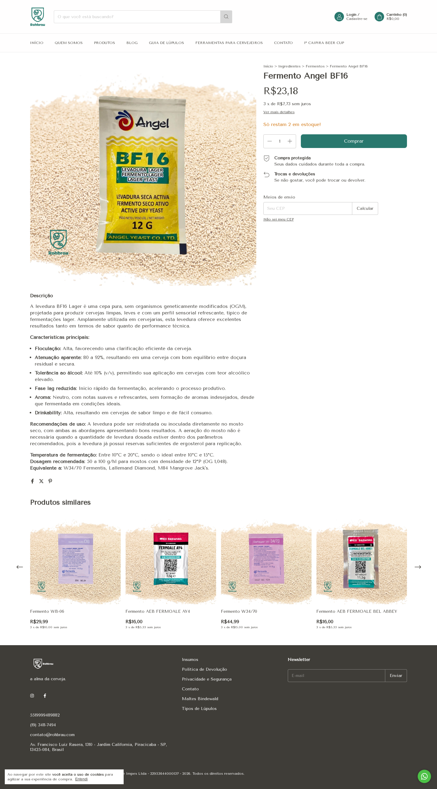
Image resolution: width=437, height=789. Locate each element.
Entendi (81, 779)
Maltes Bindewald (200, 698)
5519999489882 (45, 715)
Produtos (104, 43)
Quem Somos (69, 43)
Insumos (190, 659)
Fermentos (315, 66)
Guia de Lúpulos (166, 43)
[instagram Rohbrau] (32, 695)
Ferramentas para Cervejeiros (229, 43)
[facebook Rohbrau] (45, 695)
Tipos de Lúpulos (199, 708)
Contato (283, 43)
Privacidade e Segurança (207, 679)
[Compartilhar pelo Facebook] (33, 481)
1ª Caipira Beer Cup (324, 43)
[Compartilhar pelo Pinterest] (50, 481)
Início (36, 43)
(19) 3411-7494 (43, 724)
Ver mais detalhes (279, 112)
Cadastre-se (356, 19)
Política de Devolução (204, 669)
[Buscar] (226, 16)
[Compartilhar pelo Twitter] (42, 481)
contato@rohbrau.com (52, 734)
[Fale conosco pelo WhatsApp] (424, 776)
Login (351, 14)
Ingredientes (289, 66)
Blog (132, 43)
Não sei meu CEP (278, 219)
